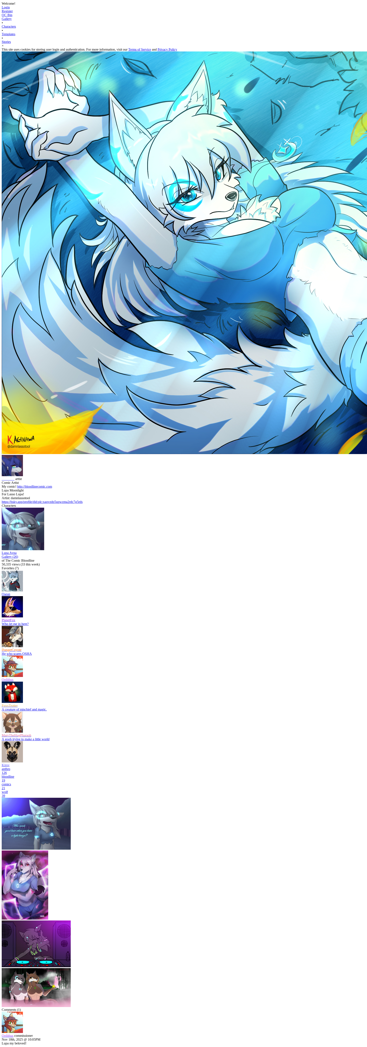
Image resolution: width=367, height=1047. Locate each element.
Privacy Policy (167, 49)
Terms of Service (139, 49)
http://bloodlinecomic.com (34, 486)
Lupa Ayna (9, 553)
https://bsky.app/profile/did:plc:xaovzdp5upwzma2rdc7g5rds (42, 502)
